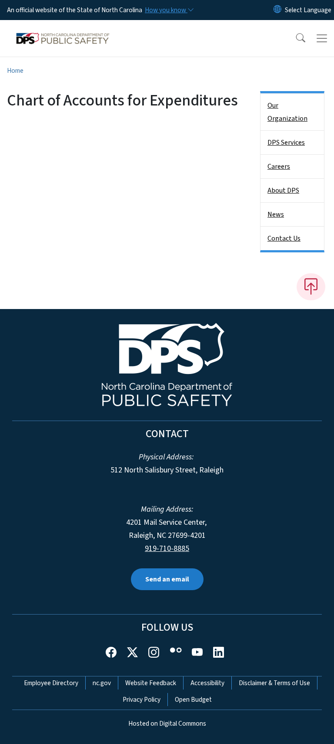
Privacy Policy (141, 699)
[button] (294, 38)
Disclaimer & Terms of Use (274, 683)
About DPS (283, 190)
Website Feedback (150, 683)
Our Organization (287, 112)
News (275, 214)
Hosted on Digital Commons (167, 723)
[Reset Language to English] (277, 10)
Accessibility (207, 683)
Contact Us (284, 238)
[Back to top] (311, 286)
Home (15, 70)
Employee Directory (51, 683)
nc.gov (102, 683)
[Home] (63, 30)
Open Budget (193, 699)
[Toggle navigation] (322, 38)
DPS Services (286, 142)
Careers (278, 166)
